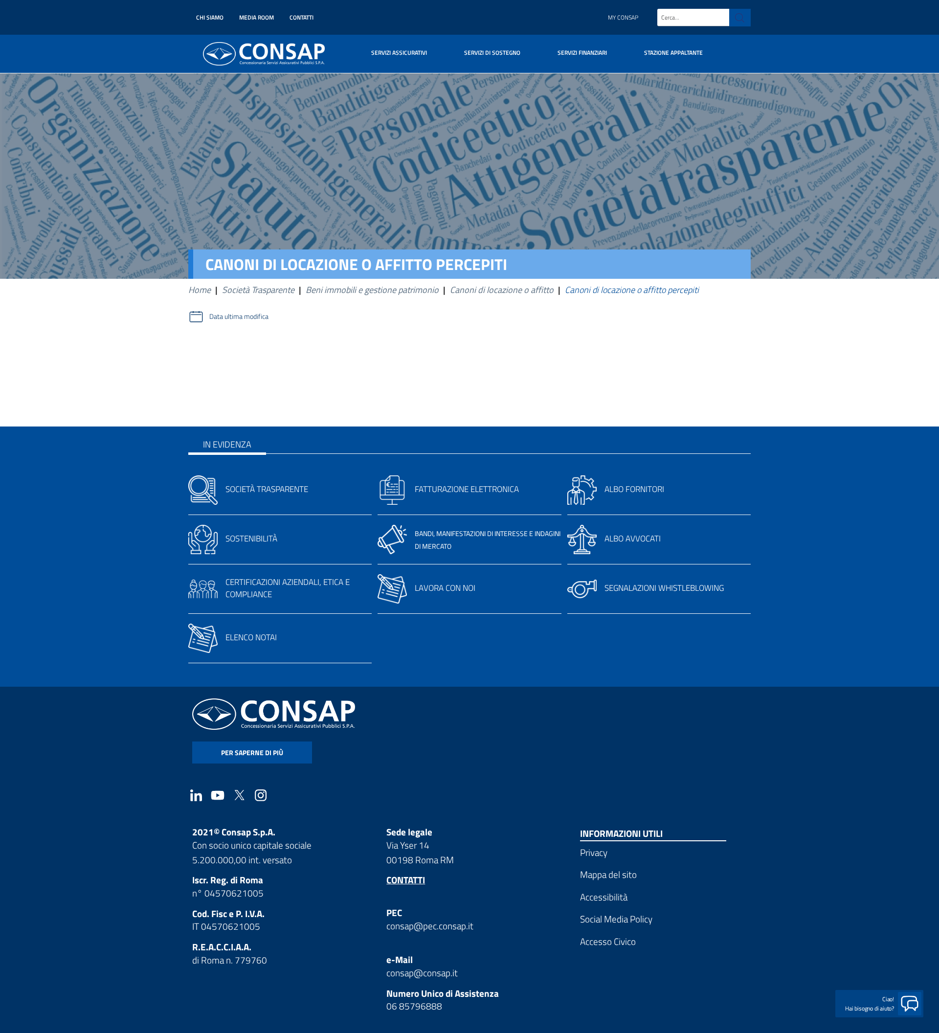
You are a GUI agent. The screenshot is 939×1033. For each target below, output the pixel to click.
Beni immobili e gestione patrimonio (372, 289)
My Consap (623, 17)
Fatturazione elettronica (467, 489)
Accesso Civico (608, 941)
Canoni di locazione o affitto (502, 289)
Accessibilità (603, 897)
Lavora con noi (445, 588)
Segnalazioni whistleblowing (664, 588)
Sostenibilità (251, 538)
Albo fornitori (634, 489)
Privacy (593, 852)
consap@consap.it (422, 973)
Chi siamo (210, 17)
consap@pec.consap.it (429, 926)
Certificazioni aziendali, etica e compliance (287, 588)
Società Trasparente (258, 289)
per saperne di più (252, 752)
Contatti (301, 17)
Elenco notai (251, 637)
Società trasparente (266, 489)
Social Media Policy (616, 919)
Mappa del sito (608, 874)
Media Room (256, 17)
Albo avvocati (632, 538)
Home (199, 289)
